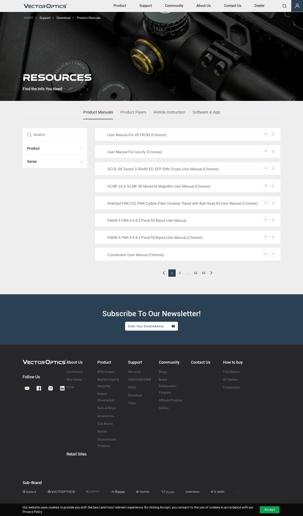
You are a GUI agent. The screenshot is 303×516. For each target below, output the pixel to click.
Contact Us (232, 6)
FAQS (132, 387)
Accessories (105, 416)
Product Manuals (88, 18)
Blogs (163, 372)
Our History (75, 372)
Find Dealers (231, 372)
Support (145, 6)
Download (64, 18)
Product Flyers (133, 112)
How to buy (233, 362)
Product (120, 6)
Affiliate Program (171, 400)
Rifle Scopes (106, 372)
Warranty (134, 372)
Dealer (259, 6)
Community (174, 6)
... (187, 273)
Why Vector (74, 379)
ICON (70, 387)
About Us (203, 6)
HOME (28, 18)
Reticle (102, 431)
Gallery (164, 408)
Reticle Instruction (169, 112)
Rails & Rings (106, 408)
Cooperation (231, 387)
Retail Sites (77, 454)
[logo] (45, 6)
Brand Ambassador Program (168, 386)
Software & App (206, 112)
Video (132, 403)
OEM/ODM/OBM (139, 379)
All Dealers (230, 379)
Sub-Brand (105, 424)
